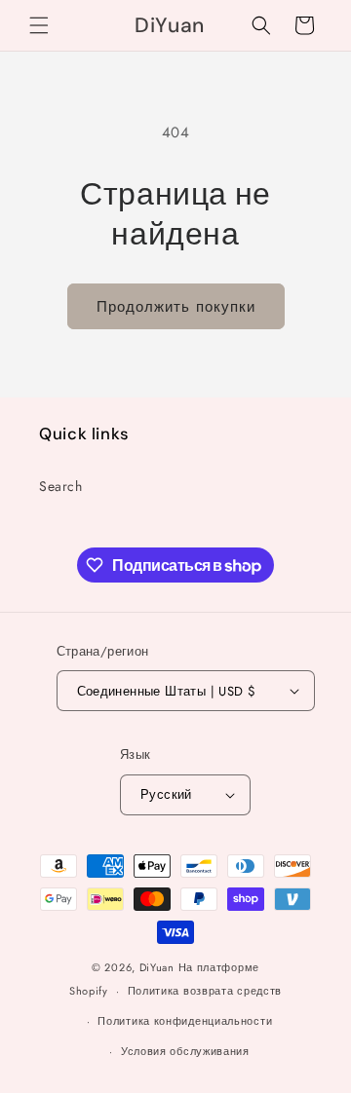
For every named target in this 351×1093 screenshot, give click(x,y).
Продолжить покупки (176, 307)
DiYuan (157, 967)
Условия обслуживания (185, 1051)
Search (61, 486)
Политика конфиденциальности (185, 1021)
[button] (39, 25)
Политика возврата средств (205, 991)
